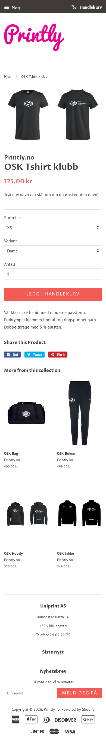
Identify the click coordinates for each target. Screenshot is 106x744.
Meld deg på (79, 693)
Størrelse (12, 217)
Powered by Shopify (78, 709)
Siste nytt (53, 652)
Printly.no (52, 709)
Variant (10, 240)
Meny (16, 7)
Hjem (8, 76)
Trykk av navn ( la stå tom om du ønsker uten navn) (51, 194)
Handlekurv (90, 7)
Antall (9, 264)
